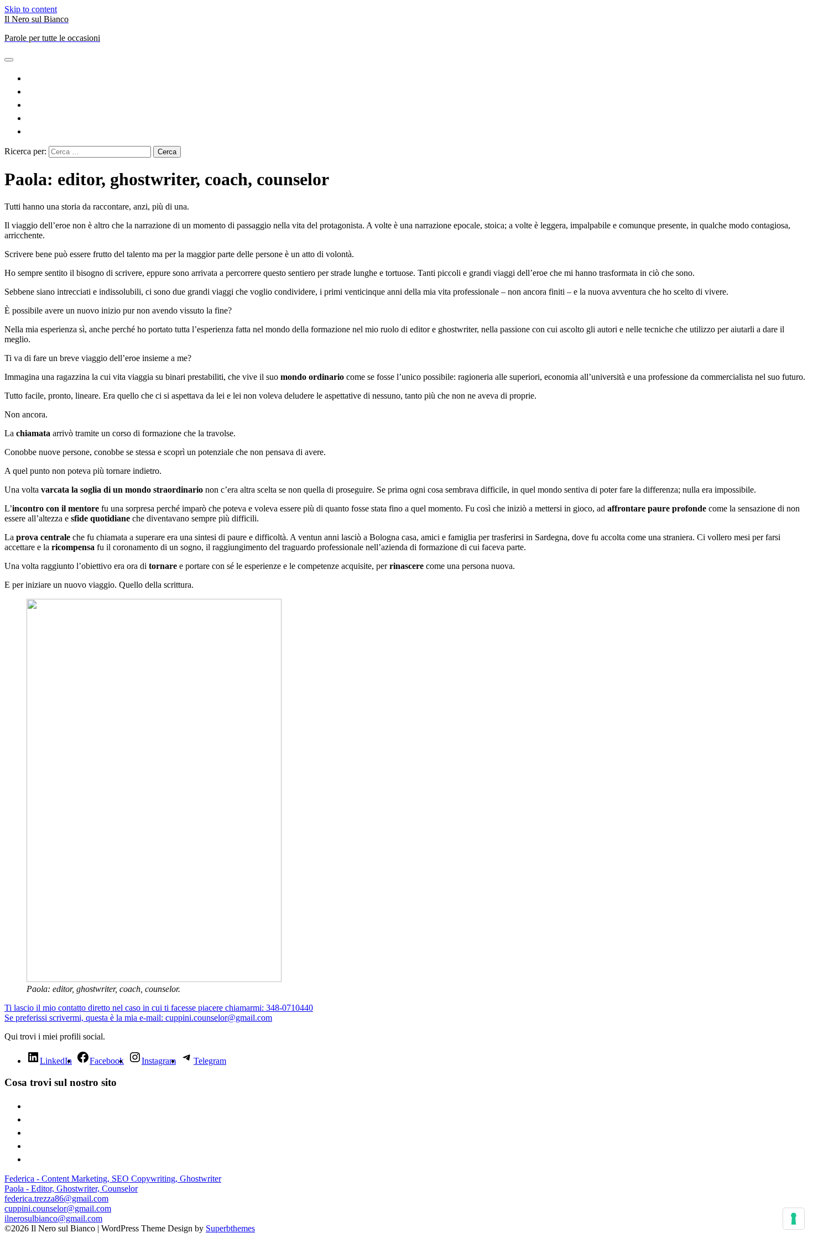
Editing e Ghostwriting (417, 90)
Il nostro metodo (418, 130)
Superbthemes (230, 1228)
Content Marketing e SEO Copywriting (417, 77)
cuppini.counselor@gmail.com (57, 1208)
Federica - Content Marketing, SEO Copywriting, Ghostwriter (112, 1178)
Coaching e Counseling (418, 103)
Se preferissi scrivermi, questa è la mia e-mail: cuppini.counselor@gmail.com (138, 1017)
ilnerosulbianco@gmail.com (53, 1218)
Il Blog (417, 117)
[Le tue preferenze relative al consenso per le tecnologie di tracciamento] (793, 1218)
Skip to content (30, 9)
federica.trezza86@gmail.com (56, 1198)
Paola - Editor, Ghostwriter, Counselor (71, 1188)
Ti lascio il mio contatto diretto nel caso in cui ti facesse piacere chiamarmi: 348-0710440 (158, 1007)
